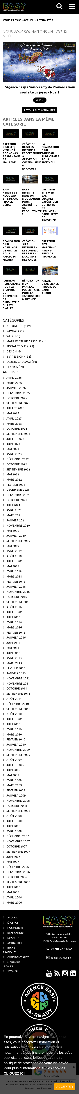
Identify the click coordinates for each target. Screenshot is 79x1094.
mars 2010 (14, 734)
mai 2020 (12, 530)
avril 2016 (14, 622)
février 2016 (15, 632)
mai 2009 (12, 775)
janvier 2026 (16, 387)
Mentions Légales (11, 964)
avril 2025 (14, 418)
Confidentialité (17, 957)
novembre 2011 (18, 683)
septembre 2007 (18, 851)
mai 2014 (12, 647)
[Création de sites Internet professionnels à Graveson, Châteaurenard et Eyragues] (30, 133)
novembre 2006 (18, 872)
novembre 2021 (18, 495)
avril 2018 (14, 571)
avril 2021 (14, 510)
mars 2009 (14, 785)
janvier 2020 (16, 535)
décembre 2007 (17, 836)
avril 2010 (14, 729)
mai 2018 (12, 566)
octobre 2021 (16, 500)
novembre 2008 (18, 800)
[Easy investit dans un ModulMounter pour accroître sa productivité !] (30, 178)
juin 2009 (13, 770)
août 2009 (14, 759)
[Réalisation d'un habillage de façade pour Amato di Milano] (11, 230)
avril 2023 (14, 454)
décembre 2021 (17, 489)
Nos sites (13, 937)
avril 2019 (14, 551)
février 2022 (15, 484)
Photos (12, 366)
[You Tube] (49, 974)
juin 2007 (13, 856)
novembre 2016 (18, 591)
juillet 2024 (15, 438)
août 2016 (14, 607)
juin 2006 (13, 887)
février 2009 (15, 790)
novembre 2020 (18, 525)
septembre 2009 (18, 754)
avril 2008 (14, 831)
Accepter (64, 1086)
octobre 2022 (16, 464)
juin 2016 (13, 617)
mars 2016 (14, 627)
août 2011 (14, 698)
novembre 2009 (18, 749)
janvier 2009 (16, 795)
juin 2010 (13, 724)
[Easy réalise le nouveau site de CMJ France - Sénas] (11, 178)
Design (11, 351)
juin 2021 (13, 505)
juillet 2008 (15, 821)
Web (9, 336)
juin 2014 (13, 642)
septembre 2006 (18, 882)
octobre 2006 (16, 877)
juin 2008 (13, 826)
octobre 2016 (16, 596)
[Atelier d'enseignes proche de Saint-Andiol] (50, 269)
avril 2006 (14, 897)
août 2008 (14, 815)
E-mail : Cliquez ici (61, 957)
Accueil (28, 20)
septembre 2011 (18, 693)
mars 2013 (14, 663)
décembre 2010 (17, 703)
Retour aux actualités (39, 110)
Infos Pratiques (9, 950)
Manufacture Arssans (24, 341)
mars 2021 (14, 515)
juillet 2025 (15, 408)
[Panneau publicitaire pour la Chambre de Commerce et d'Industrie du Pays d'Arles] (11, 269)
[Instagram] (65, 974)
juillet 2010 (15, 719)
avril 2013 (14, 658)
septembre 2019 (18, 540)
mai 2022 (12, 474)
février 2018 (15, 581)
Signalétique (16, 346)
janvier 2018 (16, 586)
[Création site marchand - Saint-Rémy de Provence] (50, 230)
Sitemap (12, 971)
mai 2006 (12, 892)
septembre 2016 (18, 602)
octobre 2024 (16, 428)
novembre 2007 (18, 841)
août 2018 (14, 556)
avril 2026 (14, 377)
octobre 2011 (16, 688)
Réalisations (15, 932)
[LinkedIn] (73, 974)
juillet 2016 (15, 612)
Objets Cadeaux (18, 361)
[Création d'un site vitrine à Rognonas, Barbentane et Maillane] (11, 133)
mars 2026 (14, 382)
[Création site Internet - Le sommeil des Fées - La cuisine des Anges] (30, 230)
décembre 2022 (17, 459)
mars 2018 (14, 576)
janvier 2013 (16, 673)
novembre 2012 (18, 678)
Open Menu (71, 6)
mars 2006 (14, 902)
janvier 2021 (16, 520)
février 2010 (15, 739)
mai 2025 (12, 413)
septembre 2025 (18, 403)
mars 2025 (14, 423)
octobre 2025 (16, 398)
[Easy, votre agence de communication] (57, 974)
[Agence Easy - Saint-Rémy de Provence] (14, 7)
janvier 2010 (16, 744)
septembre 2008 (18, 810)
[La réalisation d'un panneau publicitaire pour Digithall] (50, 133)
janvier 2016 (16, 637)
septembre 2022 (18, 469)
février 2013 (15, 668)
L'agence (12, 922)
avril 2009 (14, 780)
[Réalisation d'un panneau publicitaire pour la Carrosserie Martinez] (30, 269)
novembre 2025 (18, 393)
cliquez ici (14, 1073)
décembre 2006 (17, 866)
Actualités (14, 326)
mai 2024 (12, 449)
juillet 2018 (15, 561)
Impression (15, 356)
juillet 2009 (15, 764)
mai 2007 (12, 861)
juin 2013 (13, 652)
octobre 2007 (16, 846)
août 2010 (14, 714)
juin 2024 (13, 444)
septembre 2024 (18, 433)
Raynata (12, 331)
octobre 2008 (16, 805)
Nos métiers (15, 927)
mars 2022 (14, 479)
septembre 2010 (18, 709)
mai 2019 (12, 545)
